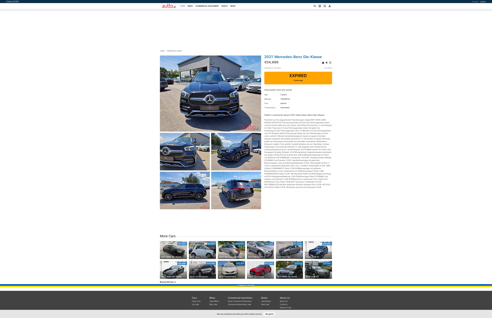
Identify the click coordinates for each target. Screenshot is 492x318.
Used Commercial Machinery (240, 301)
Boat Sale (265, 304)
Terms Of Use (285, 307)
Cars (182, 6)
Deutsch (475, 2)
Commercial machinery (207, 6)
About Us (285, 297)
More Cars (168, 236)
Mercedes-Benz (174, 51)
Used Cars (196, 301)
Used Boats (266, 301)
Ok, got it (269, 314)
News (232, 6)
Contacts (283, 304)
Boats (225, 6)
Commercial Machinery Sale (239, 304)
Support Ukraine (246, 286)
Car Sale (195, 304)
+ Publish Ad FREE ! (12, 1)
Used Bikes (214, 301)
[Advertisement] (246, 30)
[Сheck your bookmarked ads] (324, 6)
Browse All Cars (167, 282)
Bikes (190, 6)
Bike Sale (213, 304)
